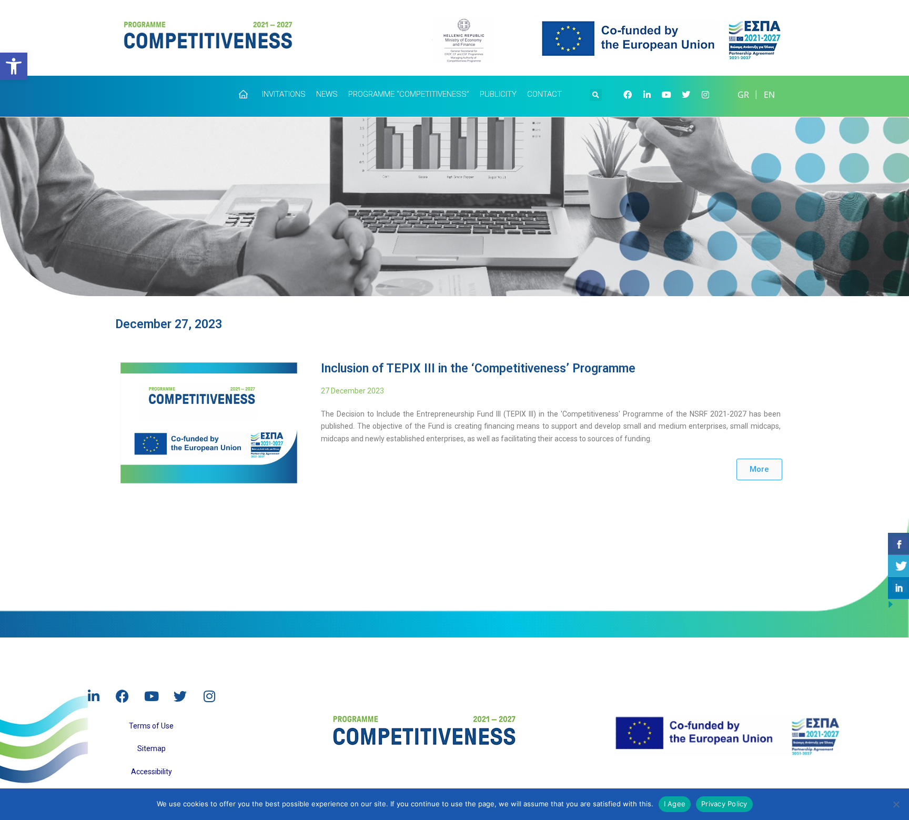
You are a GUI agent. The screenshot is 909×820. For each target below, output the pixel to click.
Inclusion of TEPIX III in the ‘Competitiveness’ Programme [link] (478, 368)
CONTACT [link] (544, 94)
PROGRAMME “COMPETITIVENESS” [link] (408, 94)
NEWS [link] (327, 94)
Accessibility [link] (151, 771)
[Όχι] (896, 804)
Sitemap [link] (151, 748)
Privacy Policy (724, 803)
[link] (13, 66)
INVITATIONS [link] (284, 94)
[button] (596, 93)
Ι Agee (675, 803)
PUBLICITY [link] (498, 94)
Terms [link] (139, 726)
